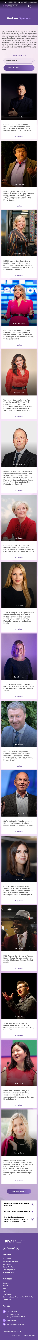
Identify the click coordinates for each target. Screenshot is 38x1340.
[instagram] (9, 1248)
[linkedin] (17, 1248)
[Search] (29, 6)
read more (20, 136)
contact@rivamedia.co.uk (29, 2)
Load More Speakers (19, 1191)
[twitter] (4, 1248)
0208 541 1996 (12, 2)
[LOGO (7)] (15, 1238)
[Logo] (9, 5)
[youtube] (13, 1248)
